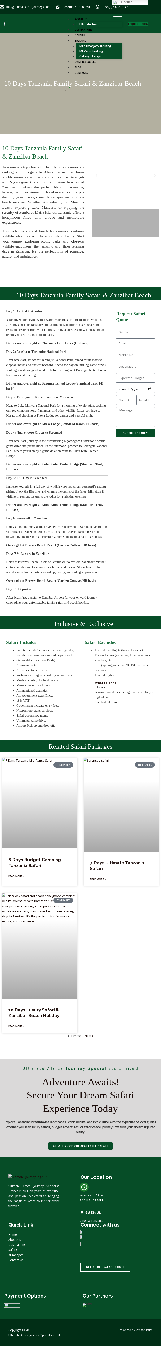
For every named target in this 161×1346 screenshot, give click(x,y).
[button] (97, 175)
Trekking (80, 40)
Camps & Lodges (85, 62)
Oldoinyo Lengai (90, 56)
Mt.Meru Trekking (91, 51)
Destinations (83, 29)
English (126, 2)
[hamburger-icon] (117, 18)
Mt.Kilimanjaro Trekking (95, 46)
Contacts (81, 72)
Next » (89, 1036)
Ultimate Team (89, 24)
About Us (81, 19)
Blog (78, 67)
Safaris (80, 35)
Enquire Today (138, 24)
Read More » (16, 876)
